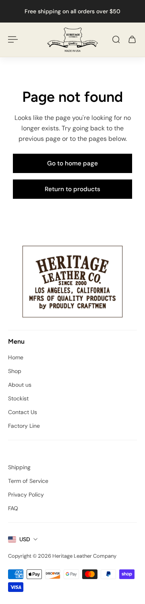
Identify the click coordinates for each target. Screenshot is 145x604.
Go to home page (72, 163)
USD (24, 539)
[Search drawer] (116, 39)
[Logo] (72, 40)
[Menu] (13, 39)
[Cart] (132, 39)
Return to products (72, 189)
